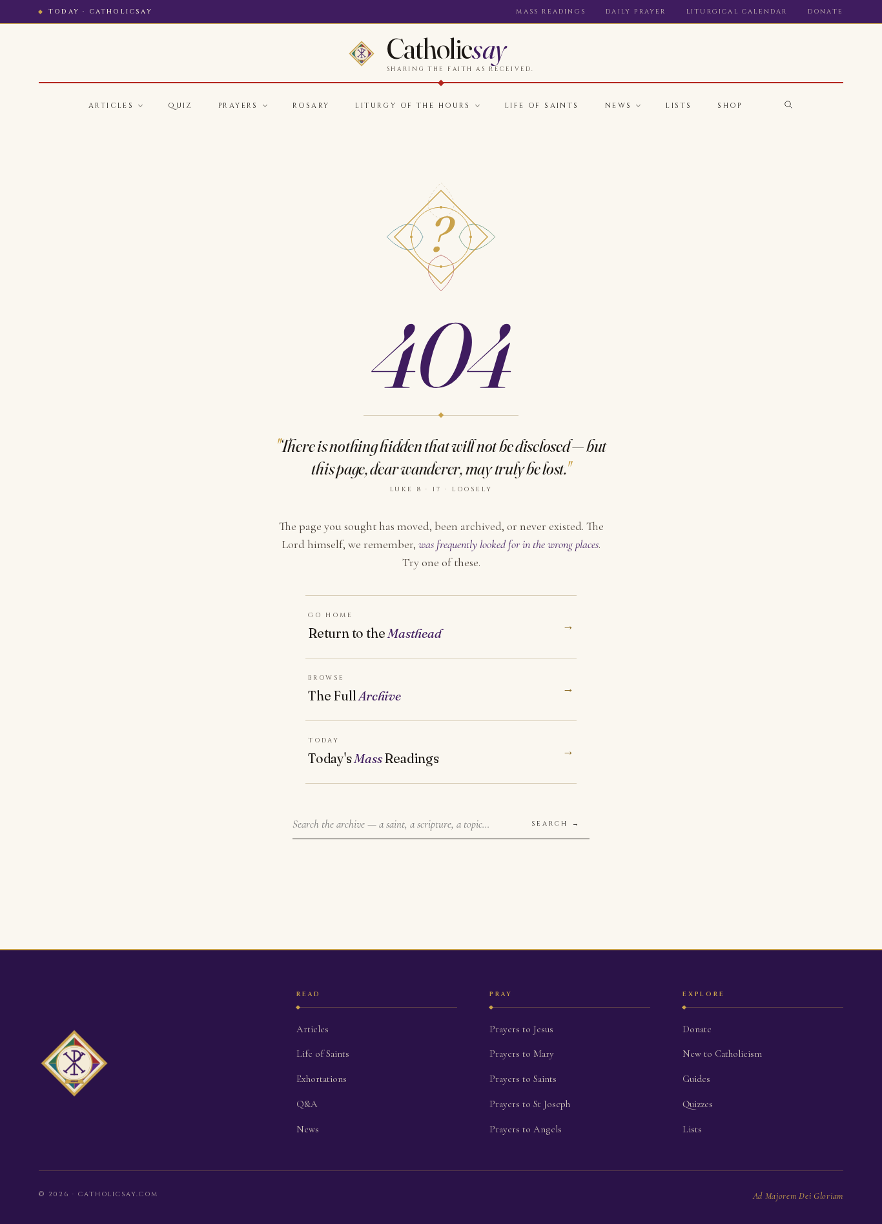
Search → (555, 823)
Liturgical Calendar (737, 11)
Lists (679, 105)
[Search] (788, 104)
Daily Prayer (636, 11)
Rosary (311, 105)
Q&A (307, 1104)
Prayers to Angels (525, 1129)
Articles (111, 105)
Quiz (180, 105)
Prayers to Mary (521, 1053)
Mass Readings (551, 11)
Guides (696, 1079)
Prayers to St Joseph (529, 1104)
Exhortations (321, 1079)
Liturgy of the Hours (412, 105)
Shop (729, 105)
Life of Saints (542, 105)
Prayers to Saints (523, 1079)
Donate (825, 11)
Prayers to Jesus (521, 1029)
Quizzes (697, 1104)
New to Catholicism (722, 1053)
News (618, 105)
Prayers (238, 105)
